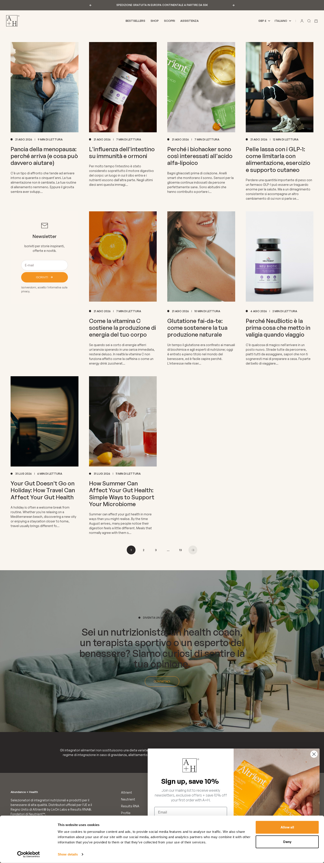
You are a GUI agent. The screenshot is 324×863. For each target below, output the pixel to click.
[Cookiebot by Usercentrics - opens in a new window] (28, 854)
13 (180, 550)
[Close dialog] (314, 754)
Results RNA (130, 806)
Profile (125, 813)
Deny (287, 841)
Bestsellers (135, 20)
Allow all (287, 827)
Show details (68, 854)
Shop (155, 20)
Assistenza (189, 20)
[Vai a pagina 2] (192, 550)
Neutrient (128, 799)
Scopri (169, 20)
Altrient (126, 792)
